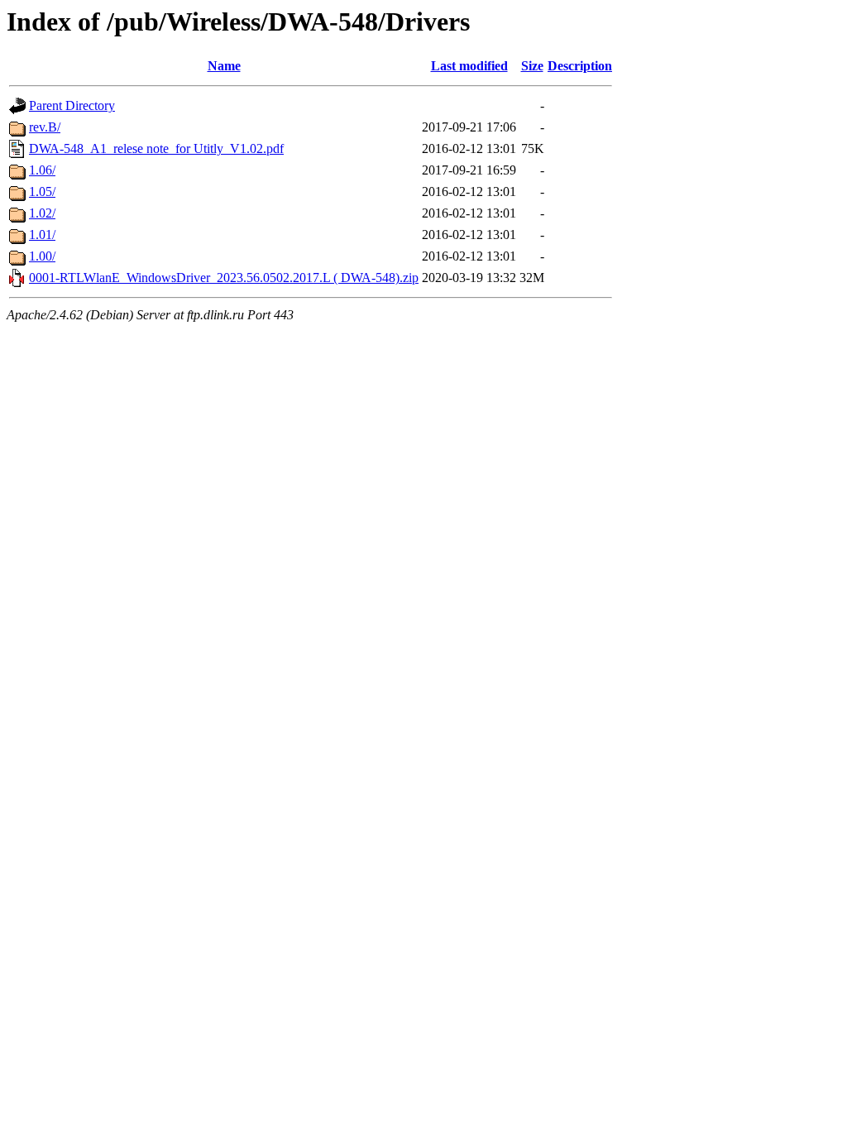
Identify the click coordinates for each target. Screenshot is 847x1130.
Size (532, 66)
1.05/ (42, 191)
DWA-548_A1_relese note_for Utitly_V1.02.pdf (156, 148)
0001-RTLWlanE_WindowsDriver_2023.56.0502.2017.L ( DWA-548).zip (224, 278)
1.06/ (42, 170)
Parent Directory (72, 105)
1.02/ (42, 213)
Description (580, 66)
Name (224, 66)
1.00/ (42, 256)
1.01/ (42, 234)
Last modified (469, 66)
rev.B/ (44, 127)
